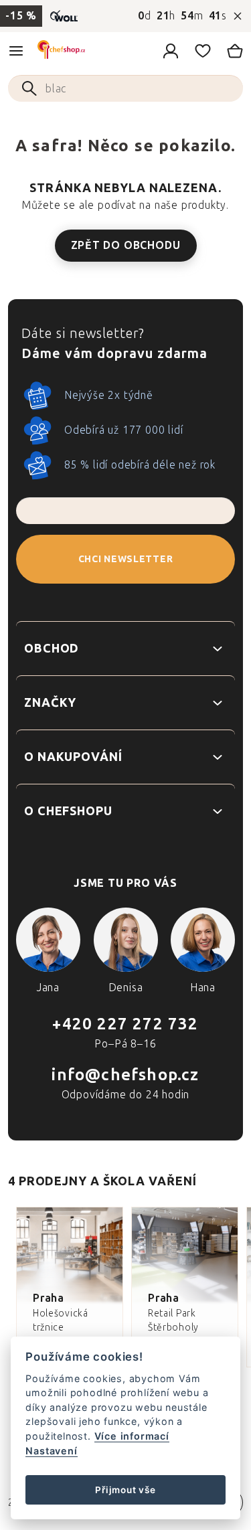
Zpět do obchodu (126, 245)
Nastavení (51, 1450)
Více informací (131, 1436)
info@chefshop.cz (125, 1074)
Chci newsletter (125, 559)
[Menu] (16, 50)
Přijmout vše (125, 1489)
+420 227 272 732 (125, 1023)
